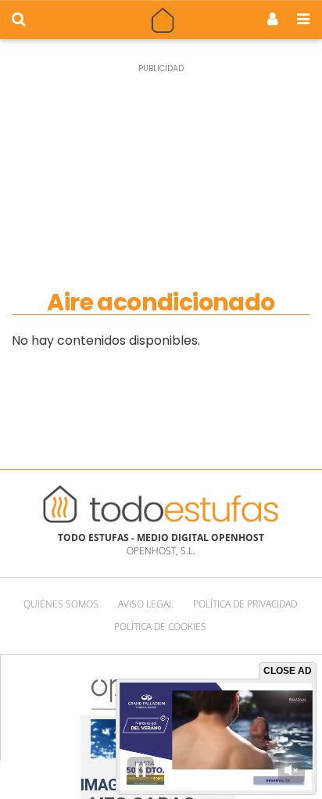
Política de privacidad (245, 604)
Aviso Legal (146, 604)
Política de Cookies (160, 626)
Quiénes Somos (60, 604)
